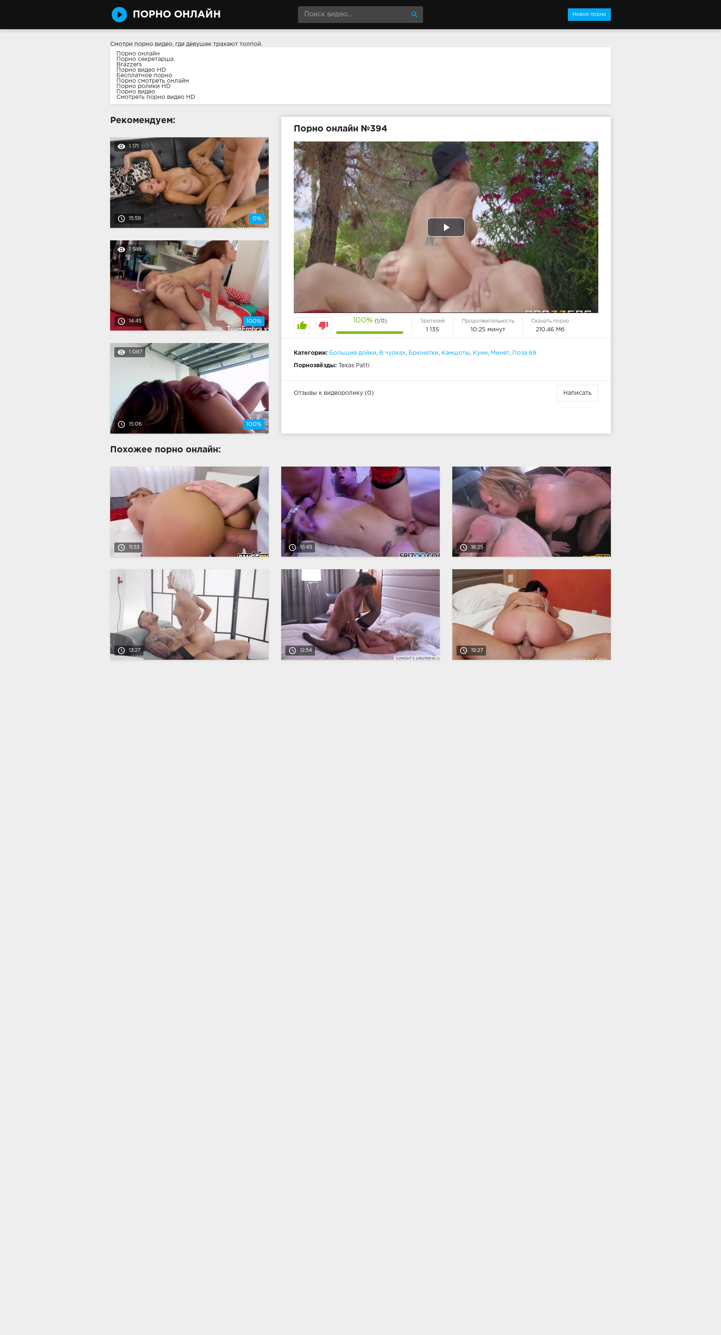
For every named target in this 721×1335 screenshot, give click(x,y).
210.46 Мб (550, 329)
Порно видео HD (141, 70)
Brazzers (129, 64)
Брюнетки (423, 353)
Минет (500, 353)
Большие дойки (352, 353)
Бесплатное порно (144, 75)
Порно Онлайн (177, 14)
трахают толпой (237, 44)
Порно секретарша (145, 59)
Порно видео (135, 91)
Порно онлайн (138, 53)
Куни (480, 353)
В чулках (392, 353)
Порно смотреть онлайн (152, 80)
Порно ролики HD (143, 86)
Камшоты (455, 353)
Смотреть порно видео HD (155, 97)
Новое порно (589, 14)
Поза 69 (524, 353)
